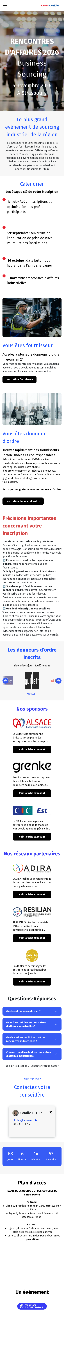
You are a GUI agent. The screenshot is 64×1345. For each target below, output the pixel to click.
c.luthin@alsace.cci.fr (24, 1120)
